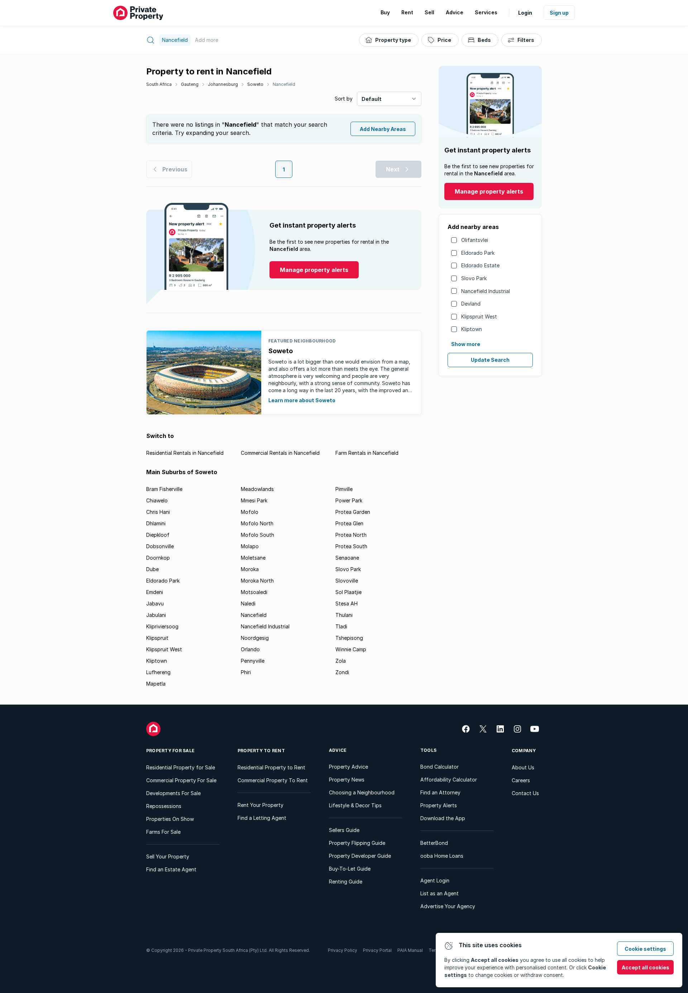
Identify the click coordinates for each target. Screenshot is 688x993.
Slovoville (346, 581)
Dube (152, 569)
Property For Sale (170, 750)
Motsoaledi (254, 592)
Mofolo (249, 512)
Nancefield (284, 84)
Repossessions (163, 806)
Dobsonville (160, 546)
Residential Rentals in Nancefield (185, 453)
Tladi (341, 626)
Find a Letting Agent (262, 818)
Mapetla (156, 684)
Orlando (250, 649)
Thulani (344, 615)
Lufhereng (158, 672)
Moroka (250, 569)
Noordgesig (255, 638)
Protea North (351, 535)
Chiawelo (157, 500)
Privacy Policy (342, 950)
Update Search (490, 360)
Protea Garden (352, 512)
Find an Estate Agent (171, 869)
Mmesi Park (254, 500)
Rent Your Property (260, 805)
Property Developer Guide (360, 856)
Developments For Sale (173, 793)
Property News (346, 780)
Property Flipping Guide (357, 843)
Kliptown (471, 329)
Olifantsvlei (474, 240)
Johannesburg (223, 84)
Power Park (348, 500)
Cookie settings (645, 949)
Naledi (248, 603)
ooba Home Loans (441, 856)
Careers (521, 780)
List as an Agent (439, 893)
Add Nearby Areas (383, 129)
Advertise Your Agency (447, 906)
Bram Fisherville (164, 489)
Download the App (442, 818)
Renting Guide (345, 881)
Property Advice (348, 767)
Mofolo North (257, 523)
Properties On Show (170, 819)
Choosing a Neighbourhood (362, 792)
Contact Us (525, 793)
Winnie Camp (350, 649)
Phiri (246, 672)
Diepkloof (157, 535)
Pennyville (252, 661)
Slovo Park (474, 278)
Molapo (250, 546)
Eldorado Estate (480, 265)
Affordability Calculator (448, 780)
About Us (523, 767)
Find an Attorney (440, 792)
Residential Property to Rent (271, 767)
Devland (471, 304)
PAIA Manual (410, 950)
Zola (340, 661)
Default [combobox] (372, 99)
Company (524, 750)
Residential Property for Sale (180, 767)
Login (525, 13)
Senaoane (347, 558)
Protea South (351, 546)
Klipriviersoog (162, 626)
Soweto (255, 84)
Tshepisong (349, 638)
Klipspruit (157, 638)
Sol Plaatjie (348, 592)
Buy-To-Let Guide (350, 869)
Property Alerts (438, 805)
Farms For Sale (163, 832)
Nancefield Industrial (485, 291)
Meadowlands (257, 489)
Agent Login (434, 880)
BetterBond (434, 843)
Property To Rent (261, 750)
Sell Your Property (167, 856)
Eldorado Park (477, 253)
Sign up (559, 13)
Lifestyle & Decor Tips (355, 805)
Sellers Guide (344, 830)
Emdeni (154, 592)
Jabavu (155, 603)
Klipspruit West (479, 316)
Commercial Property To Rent (273, 780)
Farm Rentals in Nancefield (366, 453)
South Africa (159, 84)
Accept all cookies (645, 967)
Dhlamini (156, 523)
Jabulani (156, 615)
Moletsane (253, 558)
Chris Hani (158, 512)
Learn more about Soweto (301, 400)
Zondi (342, 672)
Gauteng (190, 84)
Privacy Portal (377, 950)
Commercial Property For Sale (181, 780)
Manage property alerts (489, 191)
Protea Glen (349, 523)
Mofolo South (257, 535)
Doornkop (158, 558)
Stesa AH (346, 603)
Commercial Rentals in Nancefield (280, 453)
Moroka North (257, 581)
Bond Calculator (439, 767)
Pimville (344, 489)
